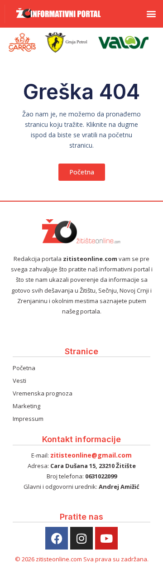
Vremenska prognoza (42, 393)
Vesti (19, 380)
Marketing (26, 406)
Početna (24, 368)
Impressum (28, 419)
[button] (151, 13)
